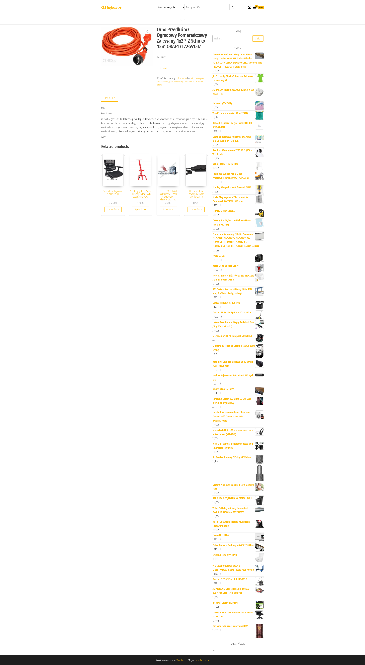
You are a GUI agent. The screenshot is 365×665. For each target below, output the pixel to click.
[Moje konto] (249, 7)
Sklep (182, 20)
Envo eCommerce (202, 660)
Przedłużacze (182, 78)
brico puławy (195, 78)
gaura (202, 78)
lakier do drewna (163, 81)
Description (109, 98)
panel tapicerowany (176, 81)
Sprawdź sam (165, 68)
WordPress (181, 660)
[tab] (111, 98)
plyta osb (186, 81)
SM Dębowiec (111, 8)
